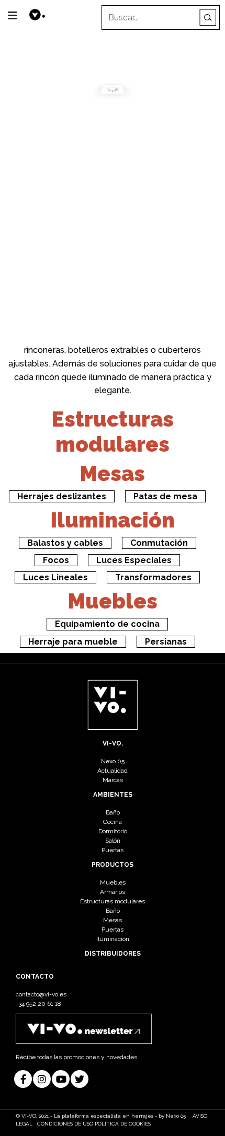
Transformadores (153, 577)
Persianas (166, 642)
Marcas (113, 780)
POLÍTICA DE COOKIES (123, 1124)
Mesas (112, 473)
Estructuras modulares (113, 431)
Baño (113, 812)
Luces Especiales (134, 560)
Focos (56, 560)
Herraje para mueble (73, 642)
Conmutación (159, 543)
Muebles (113, 601)
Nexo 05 (113, 761)
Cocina (112, 821)
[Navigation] (12, 15)
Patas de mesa (165, 496)
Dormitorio (112, 831)
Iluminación (113, 520)
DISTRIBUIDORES (113, 953)
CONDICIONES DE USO (65, 1124)
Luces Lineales (55, 577)
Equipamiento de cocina (107, 624)
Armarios (112, 892)
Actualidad (112, 770)
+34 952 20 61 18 (38, 1003)
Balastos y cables (65, 543)
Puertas (112, 850)
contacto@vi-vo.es (41, 994)
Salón (112, 840)
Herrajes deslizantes (61, 496)
